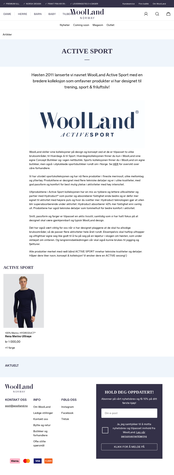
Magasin (98, 25)
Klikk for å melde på (129, 446)
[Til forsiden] (100, 14)
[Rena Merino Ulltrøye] (23, 301)
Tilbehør (69, 14)
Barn (38, 14)
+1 (10, 347)
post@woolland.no (16, 405)
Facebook (67, 413)
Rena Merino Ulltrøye (18, 336)
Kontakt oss (40, 419)
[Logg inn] (146, 14)
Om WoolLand (159, 4)
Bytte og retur (42, 425)
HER (115, 164)
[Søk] (157, 14)
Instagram (67, 406)
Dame (7, 14)
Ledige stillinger (43, 413)
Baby (52, 14)
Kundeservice (129, 4)
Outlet (110, 25)
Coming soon (81, 25)
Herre (22, 14)
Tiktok (65, 419)
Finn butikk (144, 4)
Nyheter (65, 25)
